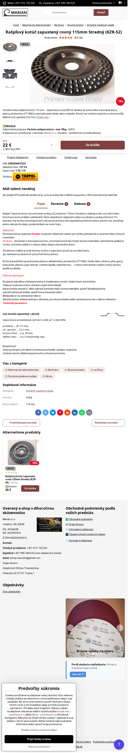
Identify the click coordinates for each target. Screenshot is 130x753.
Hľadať (101, 12)
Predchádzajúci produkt (23, 422)
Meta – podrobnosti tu (44, 714)
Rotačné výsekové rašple (39, 391)
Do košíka (93, 145)
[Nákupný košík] (115, 12)
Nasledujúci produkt (106, 422)
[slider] (66, 37)
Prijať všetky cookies (39, 739)
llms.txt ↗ (78, 674)
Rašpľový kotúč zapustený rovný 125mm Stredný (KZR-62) (21, 479)
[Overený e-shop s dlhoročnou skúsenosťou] (49, 525)
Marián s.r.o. (50, 133)
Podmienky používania (105, 741)
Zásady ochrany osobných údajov (39, 730)
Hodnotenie (51, 37)
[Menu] (123, 12)
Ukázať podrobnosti (39, 746)
